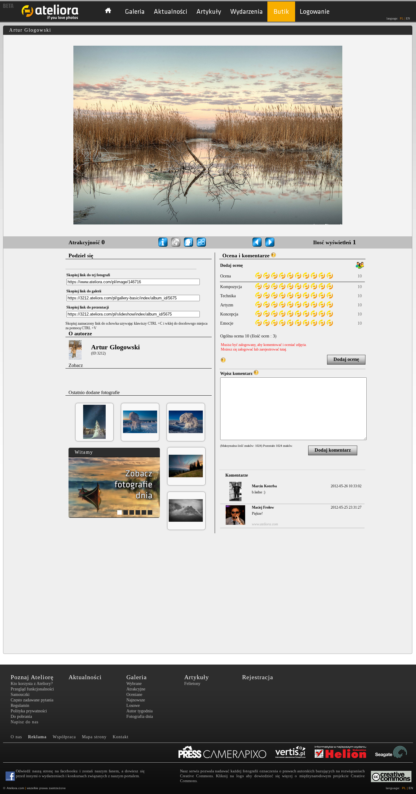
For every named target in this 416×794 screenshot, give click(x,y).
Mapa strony (94, 737)
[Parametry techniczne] (163, 242)
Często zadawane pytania (32, 700)
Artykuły (208, 12)
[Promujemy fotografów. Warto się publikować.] (226, 752)
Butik (281, 12)
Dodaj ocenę (346, 359)
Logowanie (315, 12)
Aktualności (170, 12)
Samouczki (20, 694)
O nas (16, 737)
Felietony (192, 683)
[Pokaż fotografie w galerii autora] (188, 242)
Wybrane (134, 683)
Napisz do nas (24, 722)
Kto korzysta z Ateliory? (32, 683)
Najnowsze (135, 700)
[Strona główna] (50, 19)
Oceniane (134, 694)
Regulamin (20, 705)
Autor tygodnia (139, 711)
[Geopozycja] (176, 242)
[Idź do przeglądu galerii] (201, 242)
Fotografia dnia (139, 716)
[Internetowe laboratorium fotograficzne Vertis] (295, 752)
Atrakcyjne (135, 689)
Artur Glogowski (115, 347)
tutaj (283, 349)
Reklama (37, 737)
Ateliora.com (15, 788)
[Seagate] (395, 752)
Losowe (133, 705)
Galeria (135, 12)
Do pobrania (21, 716)
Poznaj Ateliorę (32, 677)
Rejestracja (257, 677)
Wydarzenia (246, 12)
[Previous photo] (257, 242)
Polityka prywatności (29, 711)
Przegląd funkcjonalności (32, 689)
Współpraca (64, 737)
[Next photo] (270, 242)
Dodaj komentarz (333, 450)
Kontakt (121, 737)
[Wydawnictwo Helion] (345, 752)
